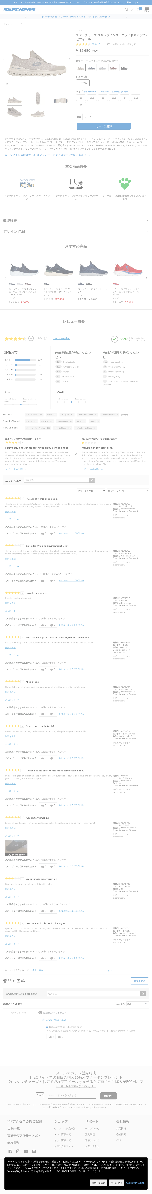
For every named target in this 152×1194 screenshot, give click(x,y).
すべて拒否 (116, 1182)
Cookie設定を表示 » (135, 1182)
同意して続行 (98, 1182)
